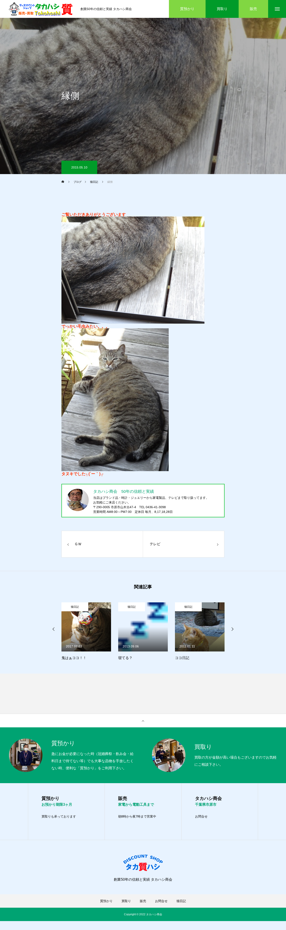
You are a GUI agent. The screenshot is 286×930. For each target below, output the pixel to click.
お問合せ (201, 816)
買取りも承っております (59, 816)
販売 (143, 901)
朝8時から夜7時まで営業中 (137, 816)
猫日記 (81, 606)
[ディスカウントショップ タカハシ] (41, 9)
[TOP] (143, 721)
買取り (126, 901)
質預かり (106, 901)
